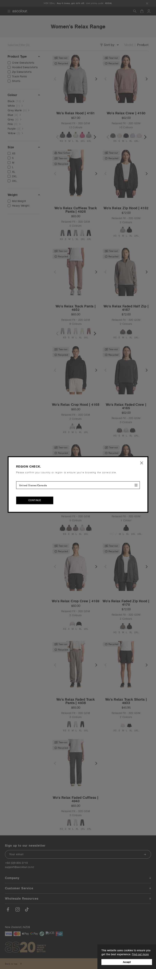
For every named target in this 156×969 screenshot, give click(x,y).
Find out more (140, 954)
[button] (142, 463)
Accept (127, 962)
